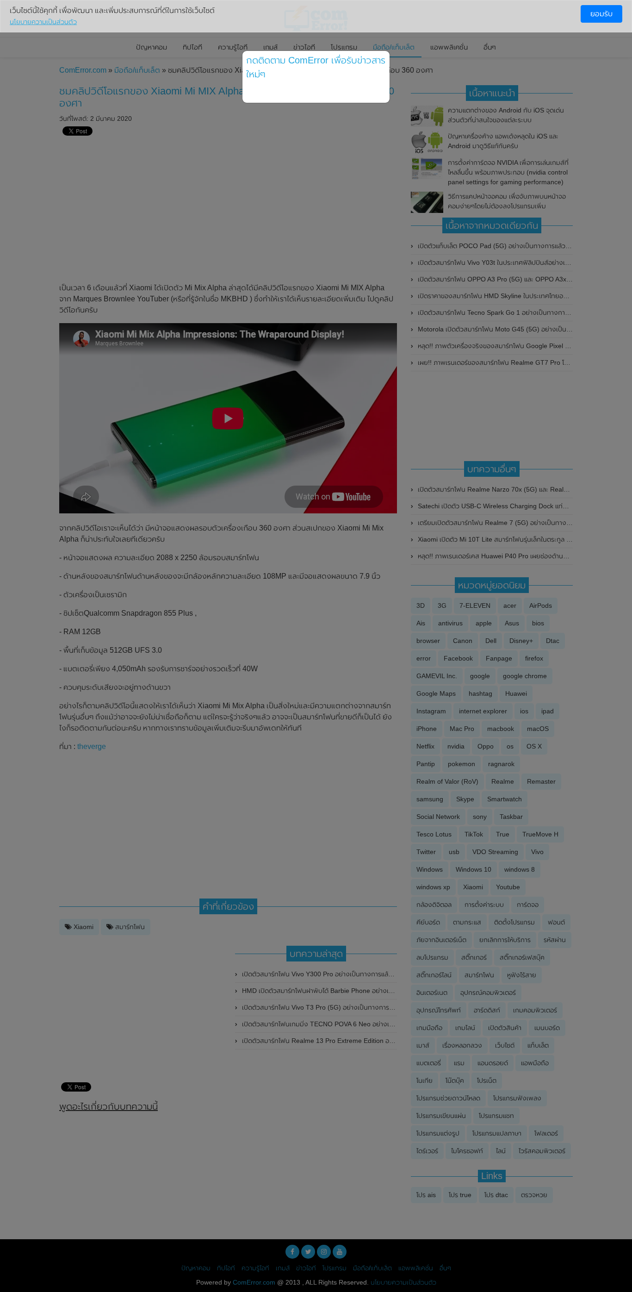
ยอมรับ (601, 14)
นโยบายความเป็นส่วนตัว (43, 21)
